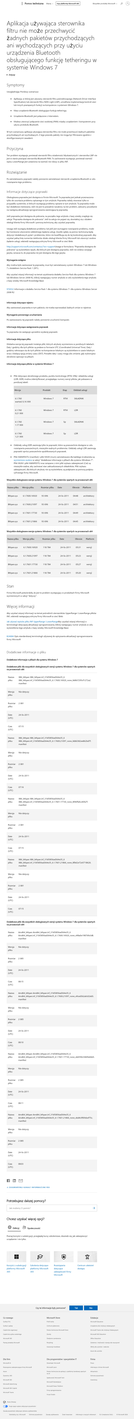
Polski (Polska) (11, 1402)
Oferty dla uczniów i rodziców (99, 1347)
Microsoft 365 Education (98, 1334)
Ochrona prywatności (97, 1376)
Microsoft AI (7, 1363)
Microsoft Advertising (10, 1384)
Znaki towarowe (67, 1414)
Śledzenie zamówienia (54, 1338)
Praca (92, 1363)
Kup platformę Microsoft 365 (68, 3)
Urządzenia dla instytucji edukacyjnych (102, 1326)
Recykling (50, 1343)
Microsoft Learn (52, 1367)
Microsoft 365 (7, 1338)
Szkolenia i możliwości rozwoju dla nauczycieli (105, 1343)
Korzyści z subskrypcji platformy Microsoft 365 (16, 1268)
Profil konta (50, 1322)
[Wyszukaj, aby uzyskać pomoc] (121, 3)
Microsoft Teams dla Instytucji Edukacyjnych (104, 1330)
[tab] (14, 1227)
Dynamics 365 (7, 1376)
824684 (10, 636)
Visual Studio (51, 1394)
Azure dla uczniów (96, 1351)
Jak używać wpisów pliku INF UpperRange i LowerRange (32, 621)
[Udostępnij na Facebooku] (8, 1180)
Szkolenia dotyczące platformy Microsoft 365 (39, 1268)
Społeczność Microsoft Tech (55, 1378)
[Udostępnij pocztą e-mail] (19, 1180)
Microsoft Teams (8, 1392)
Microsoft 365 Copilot (10, 1388)
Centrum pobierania (53, 1326)
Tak (76, 1308)
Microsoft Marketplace (54, 1382)
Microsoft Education (96, 1322)
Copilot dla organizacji (10, 1330)
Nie (90, 1308)
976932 (10, 289)
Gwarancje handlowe (53, 1347)
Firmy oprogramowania (54, 1390)
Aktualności (94, 1371)
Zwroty (49, 1334)
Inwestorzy (93, 1380)
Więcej (48, 3)
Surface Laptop (8, 1326)
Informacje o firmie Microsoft (99, 1367)
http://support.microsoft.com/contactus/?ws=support (31, 246)
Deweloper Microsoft (53, 1363)
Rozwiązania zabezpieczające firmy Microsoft (17, 1367)
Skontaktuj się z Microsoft (17, 1414)
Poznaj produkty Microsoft (11, 1343)
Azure (5, 1371)
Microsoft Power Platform (55, 1386)
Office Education (95, 1338)
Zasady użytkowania (52, 1414)
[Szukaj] (94, 1208)
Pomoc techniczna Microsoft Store (57, 1330)
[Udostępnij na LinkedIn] (13, 1180)
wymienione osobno (23, 460)
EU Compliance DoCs (106, 1414)
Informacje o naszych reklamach (86, 1414)
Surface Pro (6, 1322)
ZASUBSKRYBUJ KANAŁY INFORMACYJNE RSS (29, 1187)
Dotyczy (12, 74)
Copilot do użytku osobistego (12, 1334)
